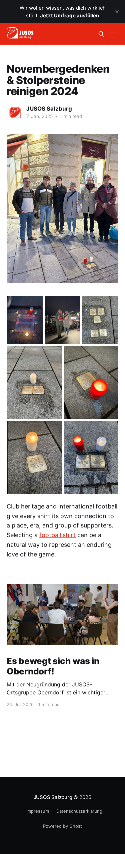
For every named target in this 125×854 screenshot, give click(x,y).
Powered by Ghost (62, 826)
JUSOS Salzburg (49, 108)
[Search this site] (101, 34)
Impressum (37, 811)
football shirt (57, 534)
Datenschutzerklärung (79, 811)
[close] (117, 11)
